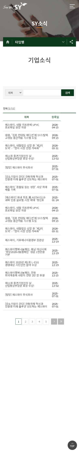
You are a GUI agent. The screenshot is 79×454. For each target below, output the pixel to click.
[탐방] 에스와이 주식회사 (19, 167)
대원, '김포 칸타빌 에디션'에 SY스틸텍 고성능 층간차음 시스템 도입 (26, 136)
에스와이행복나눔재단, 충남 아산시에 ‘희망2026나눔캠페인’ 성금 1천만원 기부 (25, 251)
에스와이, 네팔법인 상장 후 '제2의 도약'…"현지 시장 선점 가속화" (24, 146)
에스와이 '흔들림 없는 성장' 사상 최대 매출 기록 (26, 188)
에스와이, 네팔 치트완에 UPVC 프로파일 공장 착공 (22, 126)
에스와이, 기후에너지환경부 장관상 (24, 240)
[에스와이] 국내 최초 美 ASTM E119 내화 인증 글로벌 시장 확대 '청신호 (25, 198)
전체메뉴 (72, 6)
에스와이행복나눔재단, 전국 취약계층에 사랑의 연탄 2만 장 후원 (25, 274)
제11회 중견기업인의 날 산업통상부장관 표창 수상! (19, 157)
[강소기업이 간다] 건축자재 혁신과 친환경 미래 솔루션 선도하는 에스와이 (26, 178)
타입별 (19, 41)
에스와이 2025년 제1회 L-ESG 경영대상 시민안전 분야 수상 (22, 263)
